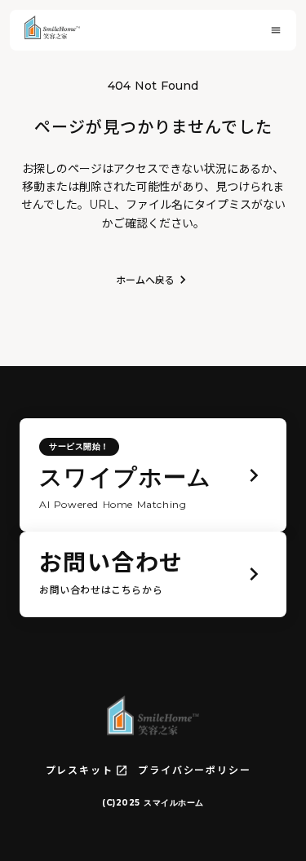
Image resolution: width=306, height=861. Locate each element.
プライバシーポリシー (194, 770)
